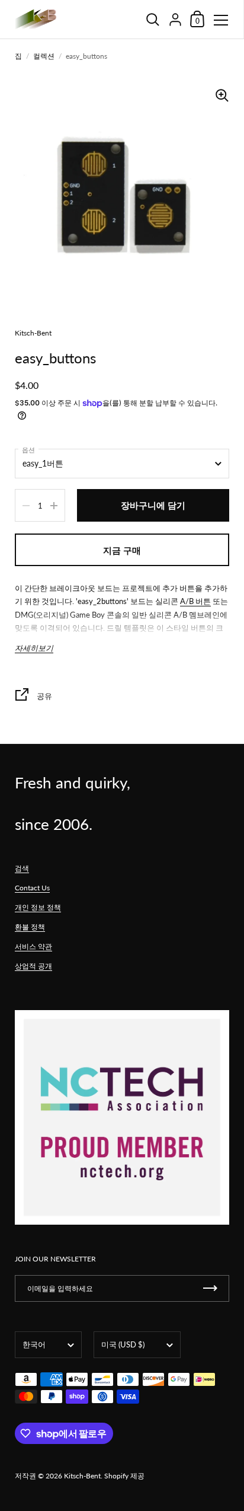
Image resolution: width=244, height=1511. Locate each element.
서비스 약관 (33, 946)
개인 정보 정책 (38, 907)
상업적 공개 (33, 965)
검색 (22, 868)
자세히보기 (34, 648)
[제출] (210, 1288)
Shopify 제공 (124, 1475)
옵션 (28, 449)
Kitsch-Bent (82, 1475)
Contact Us (32, 887)
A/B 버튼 (195, 601)
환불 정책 (30, 926)
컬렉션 (43, 56)
